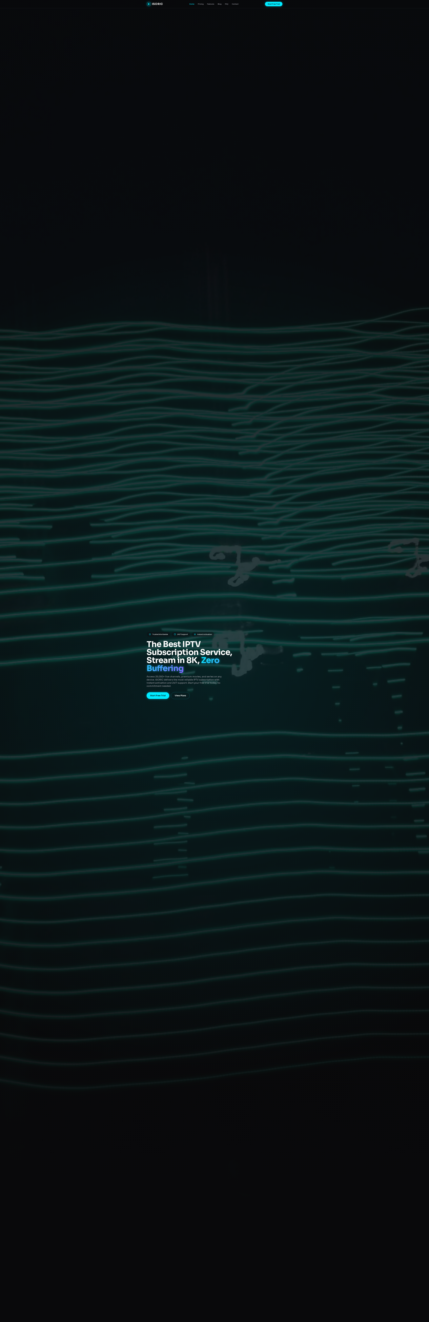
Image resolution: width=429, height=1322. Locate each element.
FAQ (226, 5)
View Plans (180, 695)
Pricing (201, 5)
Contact (235, 5)
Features (210, 5)
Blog (219, 5)
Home (191, 5)
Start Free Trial (274, 5)
